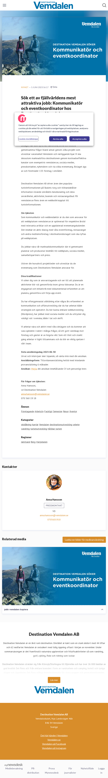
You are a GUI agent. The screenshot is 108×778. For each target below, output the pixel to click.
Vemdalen (44, 424)
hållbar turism (55, 428)
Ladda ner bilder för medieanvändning (84, 539)
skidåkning (26, 424)
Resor (66, 411)
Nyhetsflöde (87, 768)
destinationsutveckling (61, 424)
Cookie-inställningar (28, 138)
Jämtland (25, 441)
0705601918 (54, 519)
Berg (33, 441)
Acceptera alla (79, 139)
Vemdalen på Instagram (54, 748)
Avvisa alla (58, 139)
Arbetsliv (39, 411)
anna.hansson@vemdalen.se (35, 394)
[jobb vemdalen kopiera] (54, 576)
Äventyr (73, 411)
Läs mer (54, 680)
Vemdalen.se (54, 739)
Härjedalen (41, 441)
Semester (57, 411)
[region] (54, 129)
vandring (25, 428)
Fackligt (48, 411)
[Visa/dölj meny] (4, 5)
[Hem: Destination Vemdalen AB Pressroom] (53, 5)
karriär (35, 424)
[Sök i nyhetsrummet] (104, 5)
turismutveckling (38, 428)
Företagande (27, 411)
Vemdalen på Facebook (54, 743)
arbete (76, 424)
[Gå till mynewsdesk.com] (13, 764)
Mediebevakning (14, 768)
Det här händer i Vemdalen (54, 735)
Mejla (34, 368)
